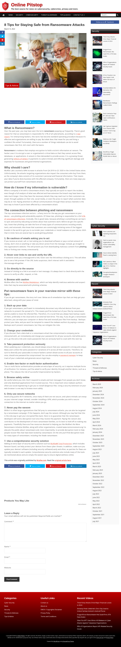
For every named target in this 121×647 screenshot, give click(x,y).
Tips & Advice (65, 15)
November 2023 (98, 439)
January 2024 (97, 432)
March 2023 (97, 466)
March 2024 (97, 425)
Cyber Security (32, 15)
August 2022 (97, 491)
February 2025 (98, 388)
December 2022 (98, 477)
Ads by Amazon (82, 504)
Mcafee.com (41, 460)
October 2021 (97, 511)
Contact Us (78, 15)
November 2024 (98, 398)
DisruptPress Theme (68, 641)
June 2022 (96, 497)
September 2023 (98, 446)
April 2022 (96, 504)
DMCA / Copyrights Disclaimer (51, 610)
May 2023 (96, 460)
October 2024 (97, 401)
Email (7, 557)
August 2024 (97, 408)
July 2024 (96, 412)
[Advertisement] (45, 104)
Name (7, 546)
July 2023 (96, 453)
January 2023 (97, 473)
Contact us (44, 603)
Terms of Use (99, 637)
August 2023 (97, 449)
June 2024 (96, 415)
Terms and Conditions (48, 616)
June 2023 (96, 456)
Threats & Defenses (49, 15)
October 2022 (97, 484)
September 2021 (98, 515)
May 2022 (96, 501)
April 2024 (96, 422)
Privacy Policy (45, 613)
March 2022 (97, 508)
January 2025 (97, 391)
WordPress (57, 641)
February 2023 (98, 470)
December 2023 (98, 436)
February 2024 (98, 429)
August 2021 (97, 518)
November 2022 (98, 480)
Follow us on (105, 22)
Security (19, 15)
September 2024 (98, 405)
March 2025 (97, 384)
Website (7, 568)
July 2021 (96, 521)
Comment (9, 521)
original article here (63, 460)
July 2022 (96, 494)
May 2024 (96, 419)
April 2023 (96, 463)
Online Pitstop (27, 4)
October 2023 (97, 442)
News (11, 15)
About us (44, 606)
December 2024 (98, 394)
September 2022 (98, 487)
